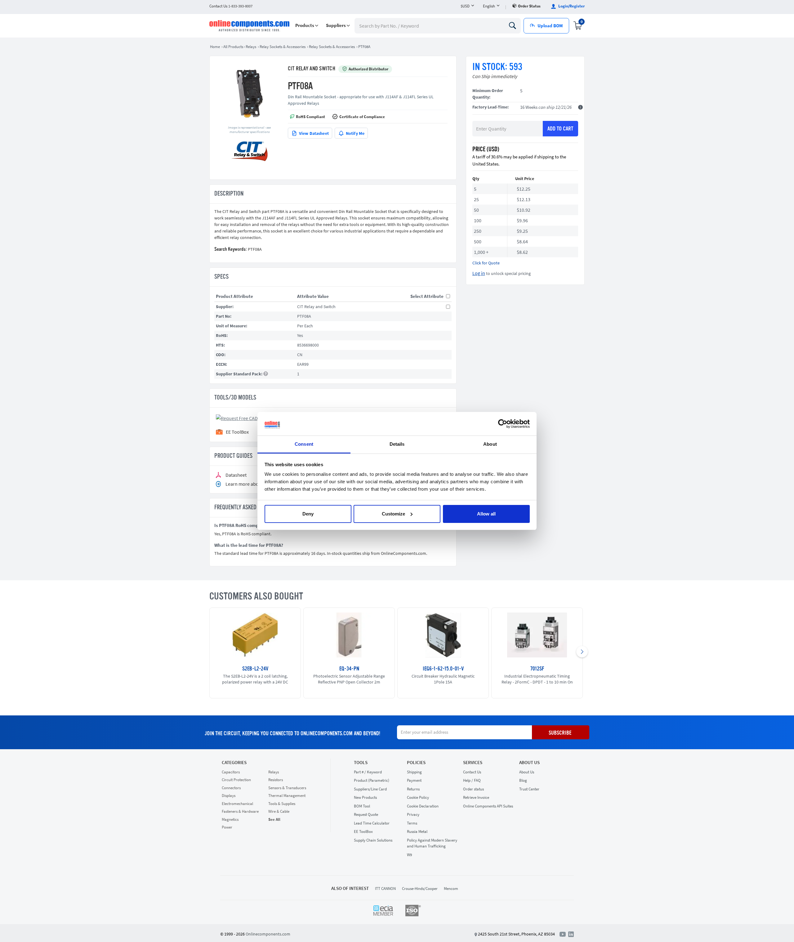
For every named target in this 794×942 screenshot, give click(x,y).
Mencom (451, 888)
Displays (228, 795)
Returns (413, 789)
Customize (393, 513)
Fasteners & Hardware (240, 811)
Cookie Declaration (423, 806)
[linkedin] (571, 933)
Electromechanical (237, 803)
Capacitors (231, 772)
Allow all (486, 513)
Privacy (413, 814)
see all (274, 819)
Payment (414, 780)
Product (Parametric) (371, 780)
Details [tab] (397, 444)
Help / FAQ (472, 780)
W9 (409, 854)
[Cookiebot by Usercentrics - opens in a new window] (502, 423)
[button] (306, 25)
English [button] (489, 6)
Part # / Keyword (368, 772)
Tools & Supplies (281, 803)
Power (227, 827)
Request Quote (366, 814)
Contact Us (472, 772)
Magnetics (230, 819)
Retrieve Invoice (476, 797)
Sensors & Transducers (287, 787)
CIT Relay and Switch (311, 69)
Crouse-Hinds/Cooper (420, 888)
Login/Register (571, 6)
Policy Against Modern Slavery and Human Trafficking (432, 843)
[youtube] (564, 933)
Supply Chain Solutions (373, 840)
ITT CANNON (385, 888)
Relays (273, 772)
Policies (416, 762)
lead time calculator (372, 823)
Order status (529, 6)
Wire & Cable (278, 811)
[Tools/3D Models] (246, 417)
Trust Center (529, 789)
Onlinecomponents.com (268, 934)
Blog (523, 780)
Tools (361, 762)
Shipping (414, 772)
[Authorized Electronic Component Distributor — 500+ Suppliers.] (250, 26)
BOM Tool (362, 806)
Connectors (231, 787)
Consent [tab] (304, 444)
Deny (308, 513)
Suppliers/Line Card (370, 789)
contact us (230, 6)
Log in (478, 273)
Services (472, 762)
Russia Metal (417, 831)
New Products (365, 797)
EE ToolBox (363, 831)
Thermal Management (287, 795)
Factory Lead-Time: (490, 107)
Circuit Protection (236, 779)
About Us (529, 762)
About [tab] (490, 444)
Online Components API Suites (488, 806)
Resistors (275, 779)
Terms (412, 823)
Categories (234, 762)
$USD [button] (465, 6)
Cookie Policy (418, 797)
